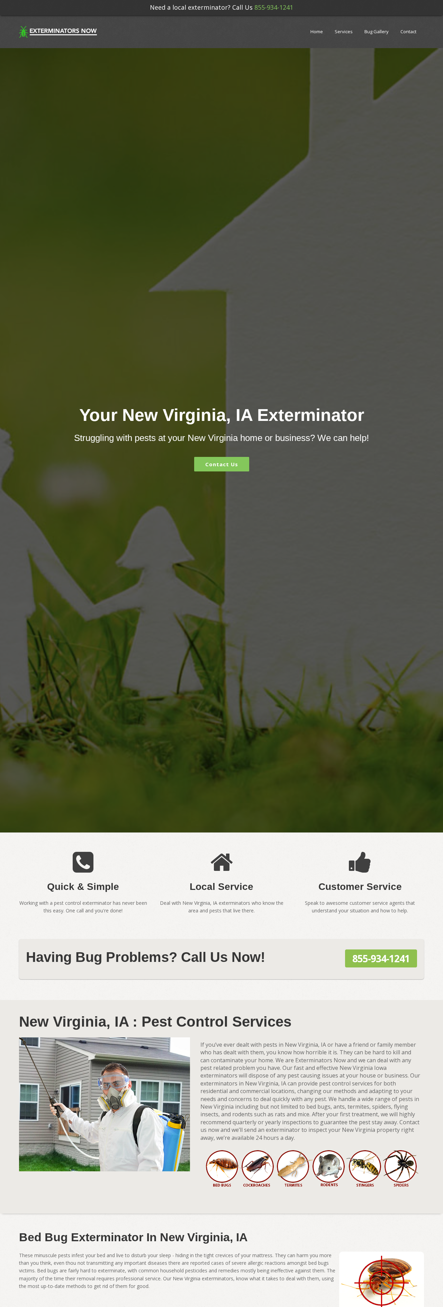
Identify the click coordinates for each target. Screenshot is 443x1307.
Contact (408, 31)
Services (344, 31)
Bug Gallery (376, 31)
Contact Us (221, 464)
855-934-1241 (273, 7)
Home (316, 31)
